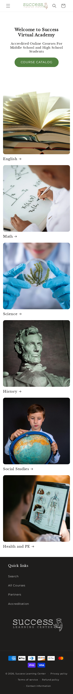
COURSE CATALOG (37, 62)
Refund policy (50, 679)
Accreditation (18, 604)
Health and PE (16, 546)
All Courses (16, 585)
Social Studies (16, 469)
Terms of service (28, 679)
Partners (14, 594)
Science (10, 314)
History (10, 391)
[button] (8, 5)
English (10, 159)
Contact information (38, 686)
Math (8, 236)
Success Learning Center (30, 673)
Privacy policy (59, 673)
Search (13, 576)
